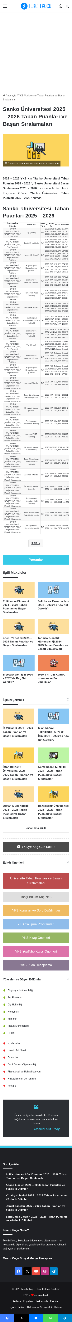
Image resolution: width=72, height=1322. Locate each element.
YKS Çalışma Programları (36, 924)
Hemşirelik (13, 1011)
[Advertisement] (36, 52)
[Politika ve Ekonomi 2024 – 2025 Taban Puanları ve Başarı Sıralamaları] (19, 589)
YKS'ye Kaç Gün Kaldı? (37, 847)
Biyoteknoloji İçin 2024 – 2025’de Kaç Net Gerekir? (18, 678)
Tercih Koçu (27, 1289)
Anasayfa (10, 95)
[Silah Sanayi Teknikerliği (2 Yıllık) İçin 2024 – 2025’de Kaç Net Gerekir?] (53, 716)
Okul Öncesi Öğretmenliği (22, 1064)
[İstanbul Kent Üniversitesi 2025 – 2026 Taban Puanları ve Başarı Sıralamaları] (18, 755)
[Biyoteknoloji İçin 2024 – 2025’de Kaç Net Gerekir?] (19, 663)
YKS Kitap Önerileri (36, 938)
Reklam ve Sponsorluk (39, 1307)
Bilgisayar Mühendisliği (20, 990)
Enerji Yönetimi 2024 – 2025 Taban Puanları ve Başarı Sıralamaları (18, 641)
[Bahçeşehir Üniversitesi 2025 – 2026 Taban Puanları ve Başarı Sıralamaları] (53, 794)
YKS (20, 95)
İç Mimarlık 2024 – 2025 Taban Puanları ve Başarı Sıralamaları (18, 731)
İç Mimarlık (14, 1043)
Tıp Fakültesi (15, 997)
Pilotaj (11, 1032)
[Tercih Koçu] (36, 6)
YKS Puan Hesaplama (36, 965)
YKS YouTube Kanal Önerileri (36, 951)
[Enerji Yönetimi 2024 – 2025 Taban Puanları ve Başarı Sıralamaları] (19, 626)
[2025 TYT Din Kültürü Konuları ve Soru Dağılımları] (53, 663)
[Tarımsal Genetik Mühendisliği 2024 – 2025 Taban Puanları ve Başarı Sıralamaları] (53, 626)
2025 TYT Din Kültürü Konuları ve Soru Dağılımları (51, 678)
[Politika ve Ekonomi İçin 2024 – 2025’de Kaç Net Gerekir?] (53, 589)
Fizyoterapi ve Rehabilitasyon (24, 1071)
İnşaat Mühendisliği (18, 1025)
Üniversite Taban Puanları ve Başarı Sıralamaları (36, 881)
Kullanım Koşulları (22, 1301)
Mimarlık (12, 1018)
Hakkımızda (41, 1301)
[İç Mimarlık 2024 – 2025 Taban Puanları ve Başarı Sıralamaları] (18, 716)
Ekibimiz (55, 1301)
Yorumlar (36, 560)
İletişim (58, 1307)
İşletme (12, 1085)
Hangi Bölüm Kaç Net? (36, 897)
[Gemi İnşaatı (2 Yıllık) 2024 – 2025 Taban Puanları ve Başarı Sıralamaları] (53, 755)
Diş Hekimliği (15, 1004)
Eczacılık (13, 1057)
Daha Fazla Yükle (36, 828)
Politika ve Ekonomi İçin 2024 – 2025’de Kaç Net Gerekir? (53, 605)
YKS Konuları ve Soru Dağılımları (36, 910)
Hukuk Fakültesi (17, 1050)
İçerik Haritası (17, 1307)
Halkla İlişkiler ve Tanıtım (22, 1078)
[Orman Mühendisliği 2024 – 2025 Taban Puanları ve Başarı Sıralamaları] (18, 794)
